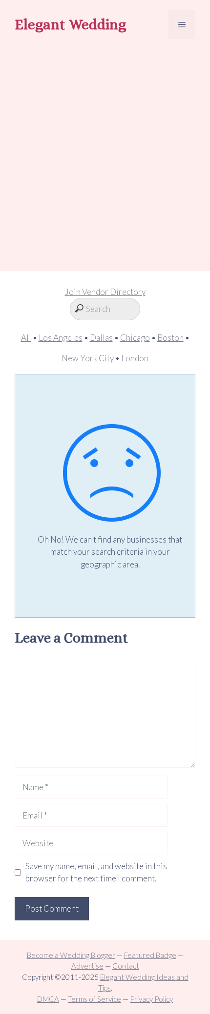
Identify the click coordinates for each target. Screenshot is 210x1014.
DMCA (48, 998)
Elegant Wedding (70, 24)
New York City (88, 358)
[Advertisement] (105, 156)
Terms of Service (94, 998)
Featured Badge (150, 955)
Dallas (101, 337)
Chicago (135, 337)
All (26, 337)
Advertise (87, 965)
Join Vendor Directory (105, 292)
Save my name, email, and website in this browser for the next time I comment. (96, 872)
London (134, 358)
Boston (170, 337)
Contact (125, 965)
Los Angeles (61, 337)
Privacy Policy (151, 998)
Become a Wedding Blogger (71, 955)
